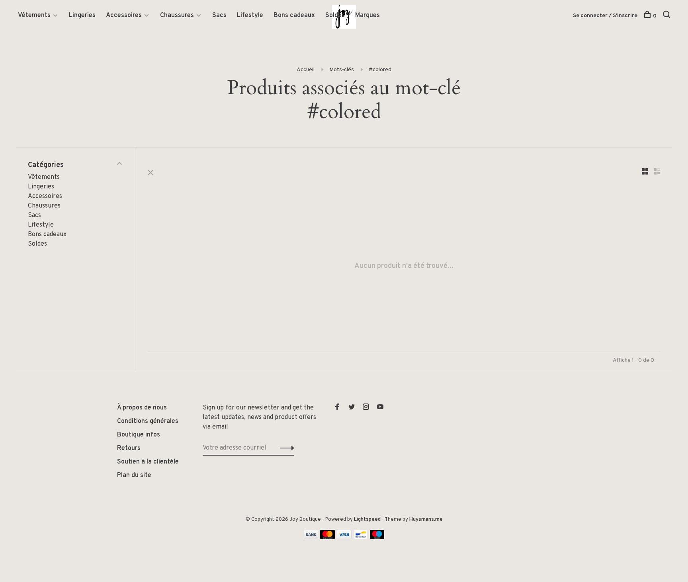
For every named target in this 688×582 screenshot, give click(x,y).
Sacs (219, 15)
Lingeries (82, 15)
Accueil (306, 69)
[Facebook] (337, 408)
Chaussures (177, 15)
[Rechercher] (667, 16)
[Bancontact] (361, 537)
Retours (129, 448)
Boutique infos (138, 435)
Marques (367, 15)
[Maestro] (377, 537)
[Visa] (344, 537)
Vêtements (34, 15)
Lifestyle (250, 15)
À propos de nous (142, 408)
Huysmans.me (426, 519)
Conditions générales (147, 421)
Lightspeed (367, 519)
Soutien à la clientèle (148, 462)
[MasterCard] (327, 537)
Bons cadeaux (294, 15)
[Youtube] (380, 408)
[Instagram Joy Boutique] (366, 408)
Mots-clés (341, 69)
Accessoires (124, 15)
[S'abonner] (285, 448)
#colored (380, 69)
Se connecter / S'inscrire (605, 15)
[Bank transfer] (311, 537)
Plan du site (134, 475)
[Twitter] (351, 408)
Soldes (335, 15)
